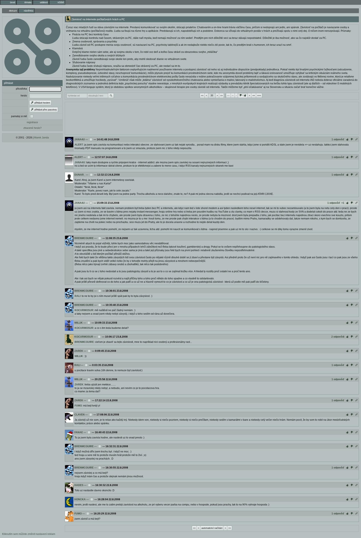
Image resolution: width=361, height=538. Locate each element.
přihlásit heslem (42, 102)
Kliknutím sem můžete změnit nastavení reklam (28, 534)
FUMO (78, 405)
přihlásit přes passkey (45, 109)
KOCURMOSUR (84, 310)
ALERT (79, 144)
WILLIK (78, 322)
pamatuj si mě (19, 116)
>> (221, 95)
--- (228, 95)
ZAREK (78, 350)
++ (253, 95)
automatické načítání (211, 528)
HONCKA (80, 499)
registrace (32, 122)
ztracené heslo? (32, 128)
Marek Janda (41, 137)
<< (202, 95)
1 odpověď (338, 139)
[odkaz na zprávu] (356, 139)
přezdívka (21, 88)
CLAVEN (79, 414)
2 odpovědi (337, 336)
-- (233, 95)
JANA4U (79, 139)
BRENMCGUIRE (84, 238)
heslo (24, 95)
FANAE (78, 432)
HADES (78, 485)
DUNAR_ (79, 174)
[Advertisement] (212, 117)
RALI (77, 296)
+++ (259, 95)
